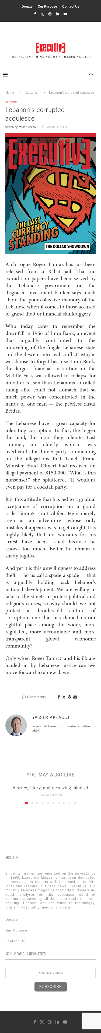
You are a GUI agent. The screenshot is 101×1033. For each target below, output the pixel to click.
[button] (10, 794)
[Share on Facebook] (59, 697)
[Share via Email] (75, 697)
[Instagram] (49, 14)
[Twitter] (42, 14)
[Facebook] (35, 14)
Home (9, 92)
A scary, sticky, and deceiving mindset (50, 787)
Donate (27, 6)
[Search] (91, 75)
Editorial (32, 92)
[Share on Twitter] (64, 697)
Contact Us (70, 6)
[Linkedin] (57, 14)
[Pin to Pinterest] (69, 697)
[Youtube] (65, 14)
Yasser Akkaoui (28, 127)
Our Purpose (47, 6)
